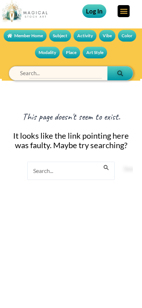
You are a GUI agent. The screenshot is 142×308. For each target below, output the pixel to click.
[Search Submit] (106, 163)
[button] (124, 11)
